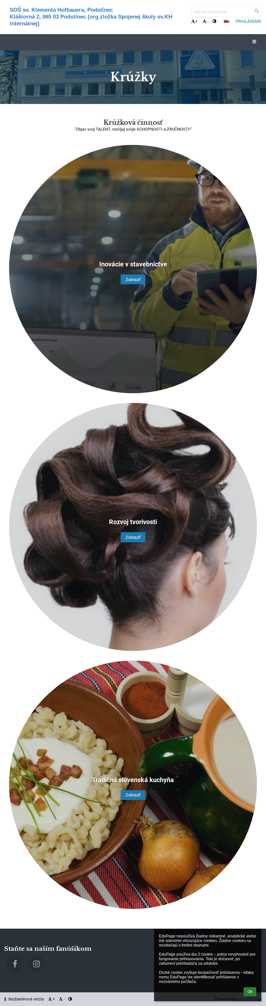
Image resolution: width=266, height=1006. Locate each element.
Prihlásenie (248, 21)
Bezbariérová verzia (26, 999)
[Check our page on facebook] (15, 964)
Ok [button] (250, 991)
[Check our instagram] (36, 964)
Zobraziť (133, 279)
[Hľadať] (256, 10)
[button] (214, 21)
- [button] (207, 21)
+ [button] (196, 21)
